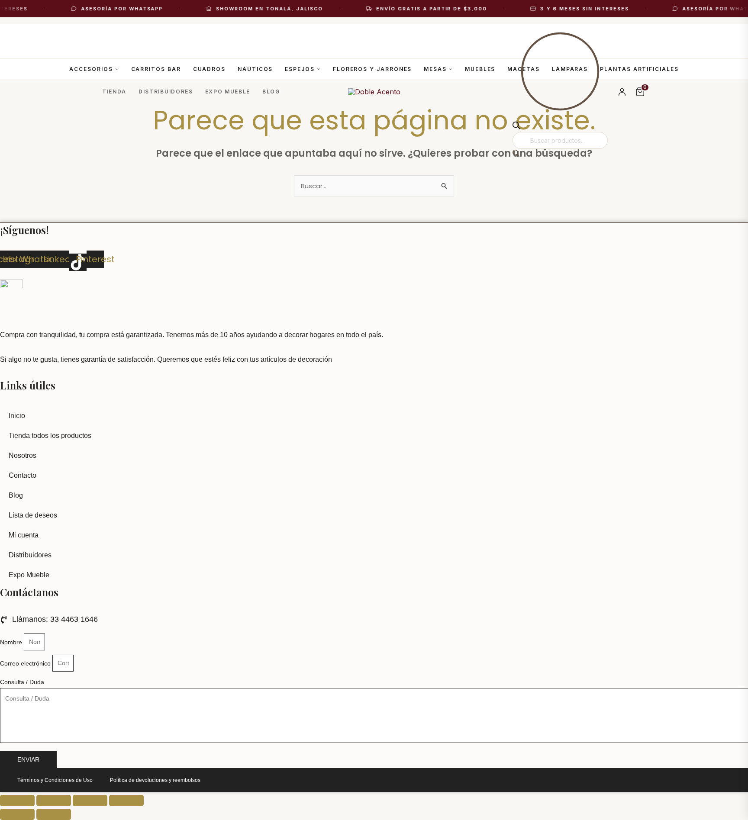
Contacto (22, 475)
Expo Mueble (227, 91)
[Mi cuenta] (622, 91)
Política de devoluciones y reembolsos (155, 780)
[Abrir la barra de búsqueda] (516, 126)
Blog (271, 91)
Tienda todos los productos (50, 435)
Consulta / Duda (22, 682)
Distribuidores (166, 91)
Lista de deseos (33, 515)
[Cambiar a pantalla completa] (53, 800)
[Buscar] (516, 154)
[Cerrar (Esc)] (126, 800)
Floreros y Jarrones (372, 69)
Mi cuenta (24, 535)
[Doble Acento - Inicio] (374, 91)
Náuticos (255, 69)
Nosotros (22, 455)
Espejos (299, 69)
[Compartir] (90, 800)
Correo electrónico (26, 662)
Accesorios (91, 69)
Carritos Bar (156, 69)
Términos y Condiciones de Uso (55, 780)
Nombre (12, 641)
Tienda (114, 91)
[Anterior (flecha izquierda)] (17, 814)
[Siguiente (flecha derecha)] (53, 814)
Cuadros (209, 69)
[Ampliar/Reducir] (17, 800)
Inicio (17, 415)
